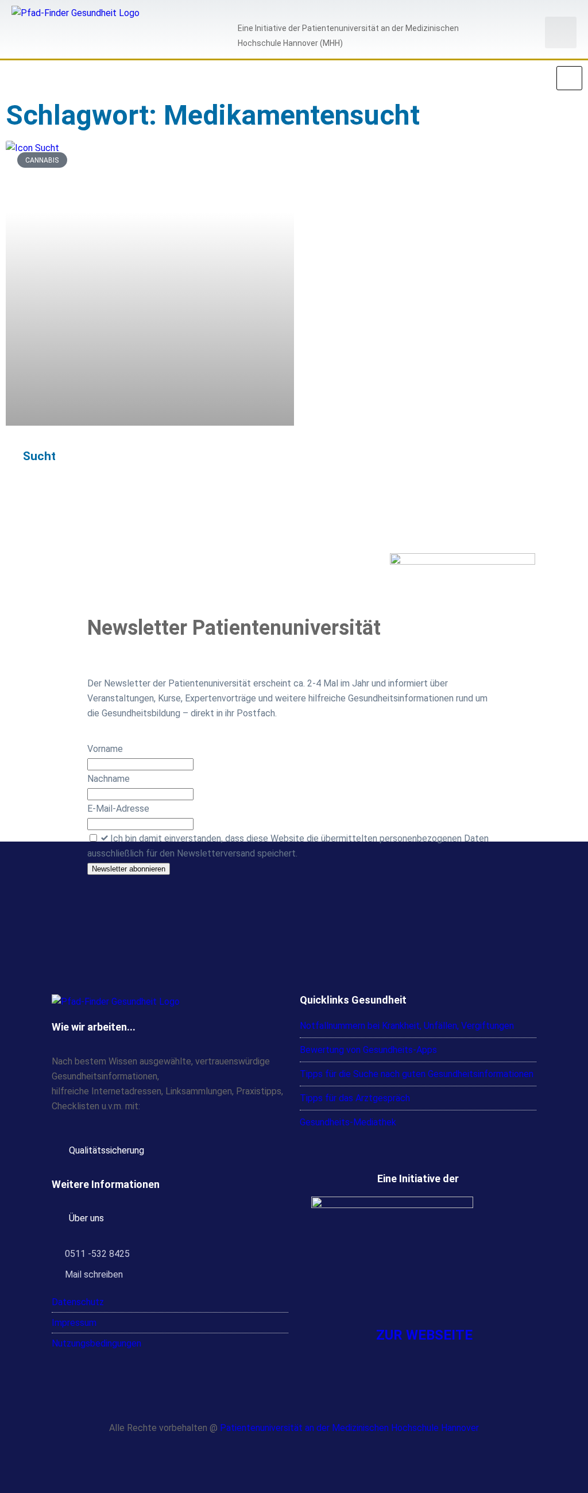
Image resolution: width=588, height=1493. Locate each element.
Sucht (39, 456)
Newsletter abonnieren (128, 869)
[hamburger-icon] (569, 78)
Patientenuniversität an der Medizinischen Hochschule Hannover (349, 1427)
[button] (561, 32)
